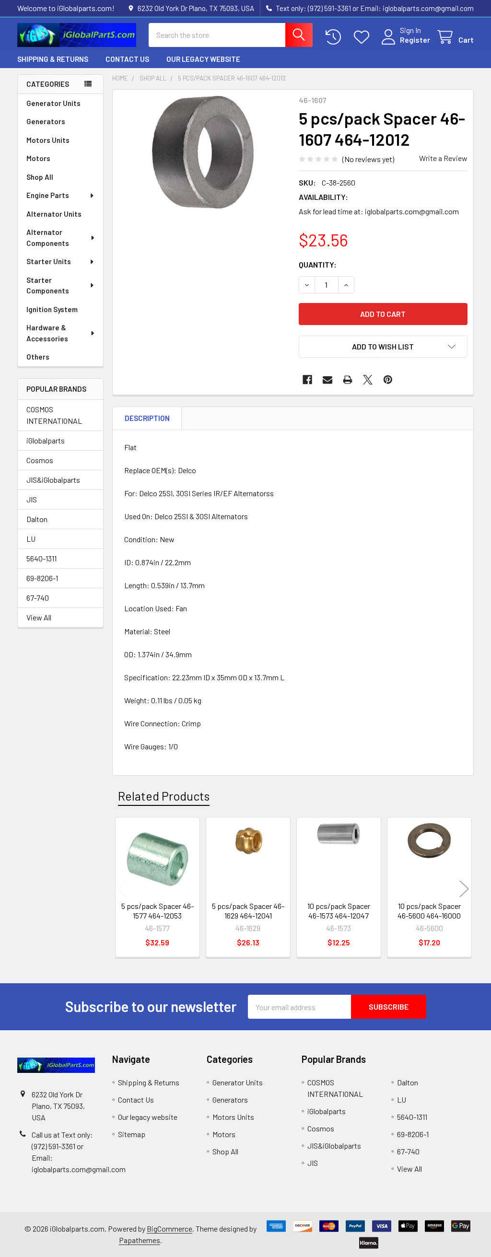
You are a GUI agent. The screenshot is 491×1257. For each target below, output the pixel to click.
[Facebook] (307, 379)
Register (415, 39)
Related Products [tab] (164, 796)
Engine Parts (47, 195)
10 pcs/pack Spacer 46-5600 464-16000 (429, 910)
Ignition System (52, 309)
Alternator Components (47, 237)
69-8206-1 (42, 577)
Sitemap (131, 1134)
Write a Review (443, 158)
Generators (45, 121)
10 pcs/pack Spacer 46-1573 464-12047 (338, 910)
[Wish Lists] (363, 37)
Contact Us (127, 59)
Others (37, 356)
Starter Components (47, 285)
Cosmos (39, 460)
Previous (121, 888)
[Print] (347, 379)
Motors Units (48, 140)
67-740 (37, 597)
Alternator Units (54, 214)
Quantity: (318, 264)
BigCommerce (169, 1228)
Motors (38, 158)
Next (464, 888)
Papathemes (139, 1240)
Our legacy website (203, 59)
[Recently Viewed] (335, 37)
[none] (203, 180)
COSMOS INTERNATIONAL (54, 415)
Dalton (36, 519)
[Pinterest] (388, 379)
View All (38, 617)
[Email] (327, 379)
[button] (383, 347)
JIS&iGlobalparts (53, 479)
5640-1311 (41, 558)
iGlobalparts (45, 440)
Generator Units (53, 103)
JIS (31, 499)
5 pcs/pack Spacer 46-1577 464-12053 (157, 910)
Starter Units (48, 261)
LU (30, 538)
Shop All (39, 177)
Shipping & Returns (52, 59)
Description (147, 418)
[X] (367, 379)
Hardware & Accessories (47, 333)
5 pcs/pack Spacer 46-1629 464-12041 (248, 910)
